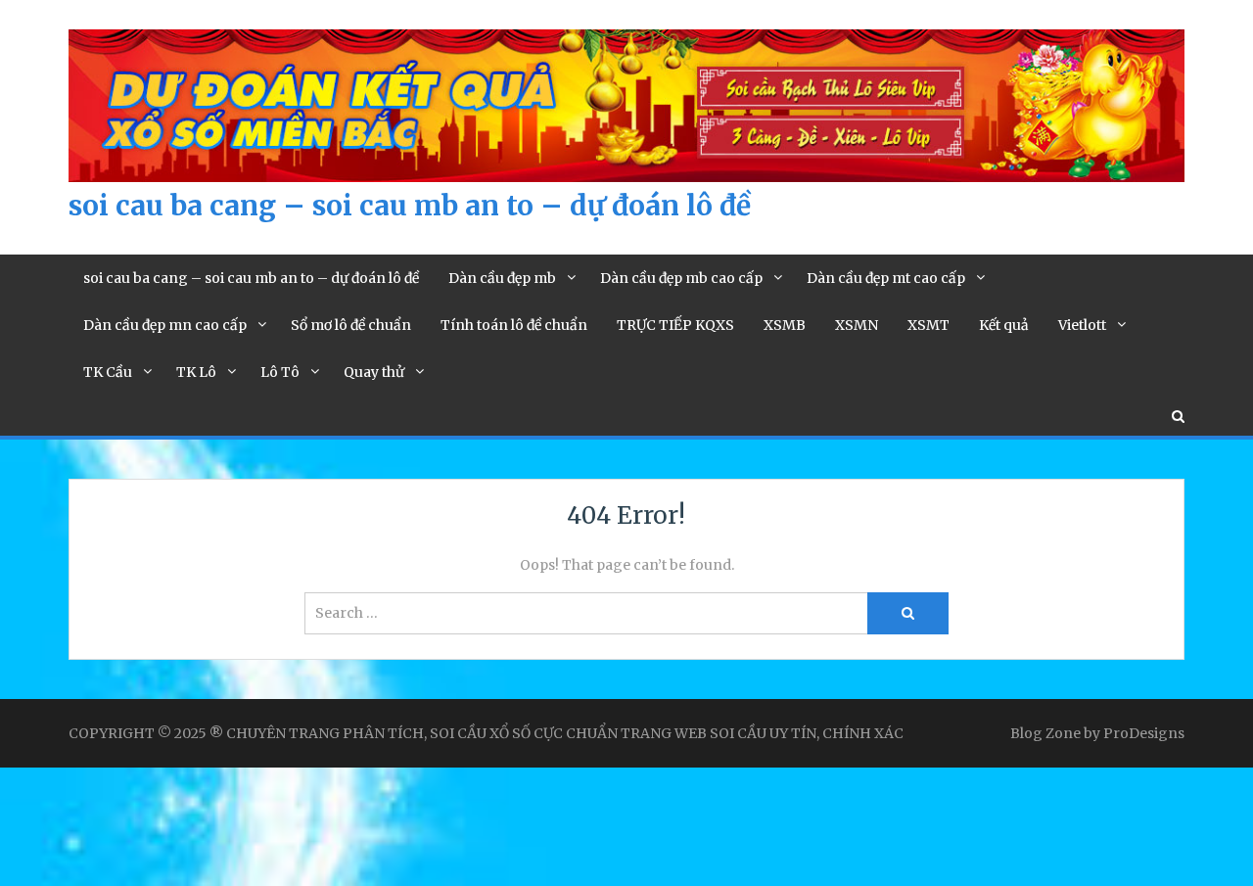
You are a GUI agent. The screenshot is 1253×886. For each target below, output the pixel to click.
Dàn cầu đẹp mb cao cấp (681, 278)
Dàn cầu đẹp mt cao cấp (886, 278)
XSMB (785, 325)
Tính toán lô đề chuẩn (514, 325)
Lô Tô (280, 372)
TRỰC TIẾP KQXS (675, 325)
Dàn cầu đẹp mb (502, 278)
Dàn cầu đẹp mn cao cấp (165, 325)
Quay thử (374, 372)
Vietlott (1082, 325)
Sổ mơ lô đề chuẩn (351, 325)
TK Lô (196, 372)
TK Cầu (107, 372)
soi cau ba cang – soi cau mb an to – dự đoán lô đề (410, 205)
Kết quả (1004, 325)
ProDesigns (1143, 733)
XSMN (856, 325)
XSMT (928, 325)
